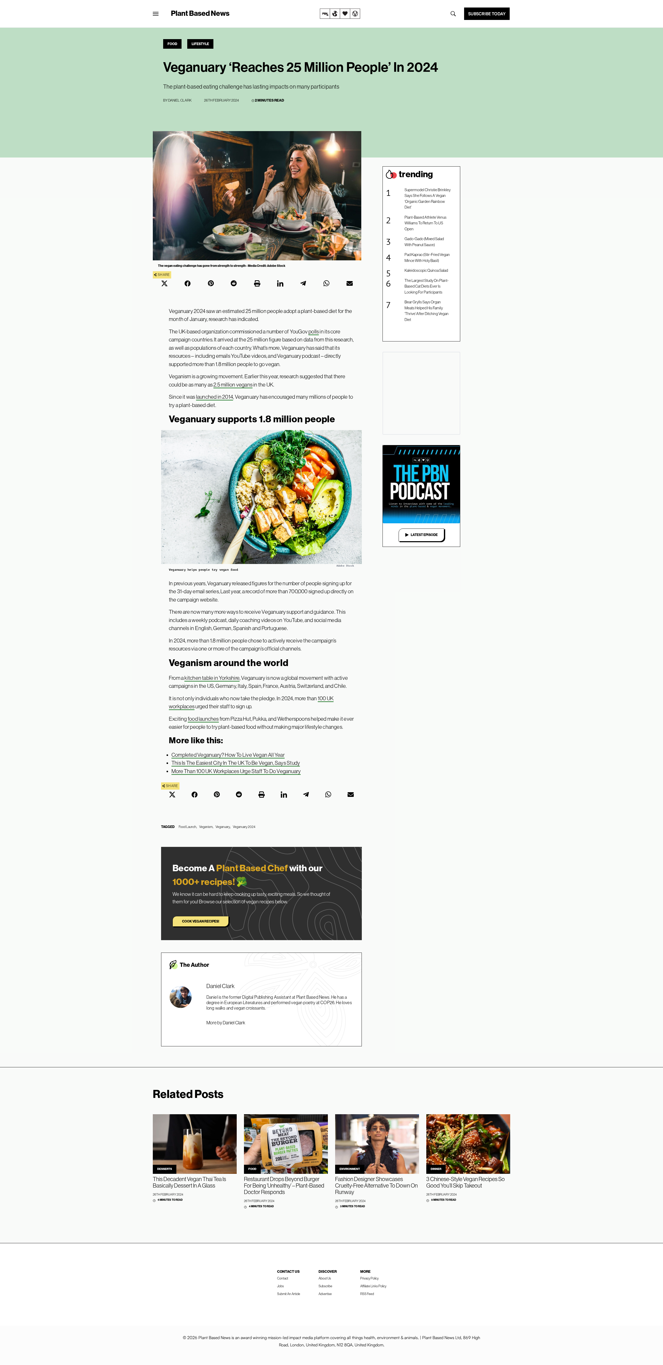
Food (172, 44)
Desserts (164, 1169)
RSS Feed (367, 1294)
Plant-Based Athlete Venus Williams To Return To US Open (425, 223)
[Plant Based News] (156, 14)
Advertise (325, 1294)
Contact (282, 1278)
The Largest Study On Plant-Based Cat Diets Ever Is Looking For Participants (427, 286)
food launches (203, 719)
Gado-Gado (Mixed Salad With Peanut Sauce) (424, 242)
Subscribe (325, 1286)
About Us (325, 1278)
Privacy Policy (369, 1278)
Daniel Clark (180, 100)
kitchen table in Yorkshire (211, 678)
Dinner (436, 1169)
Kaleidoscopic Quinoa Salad (426, 270)
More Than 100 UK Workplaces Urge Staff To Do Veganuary (236, 771)
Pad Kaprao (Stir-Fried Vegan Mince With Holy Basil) (427, 257)
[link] (340, 14)
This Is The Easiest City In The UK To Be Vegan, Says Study (235, 763)
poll (312, 331)
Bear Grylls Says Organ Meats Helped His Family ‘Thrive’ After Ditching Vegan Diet (427, 311)
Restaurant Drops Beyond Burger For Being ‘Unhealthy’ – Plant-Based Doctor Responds (284, 1185)
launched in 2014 (214, 397)
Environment (350, 1169)
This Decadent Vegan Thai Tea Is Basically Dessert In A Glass (189, 1182)
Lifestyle (200, 44)
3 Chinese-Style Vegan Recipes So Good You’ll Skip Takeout (465, 1182)
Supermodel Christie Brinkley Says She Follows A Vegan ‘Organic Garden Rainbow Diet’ (428, 199)
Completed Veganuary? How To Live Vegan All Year (228, 755)
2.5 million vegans (233, 385)
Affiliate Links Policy (373, 1286)
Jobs (280, 1286)
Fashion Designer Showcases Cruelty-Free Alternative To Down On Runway (376, 1185)
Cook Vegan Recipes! (200, 921)
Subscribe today (487, 13)
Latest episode (424, 535)
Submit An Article (288, 1294)
